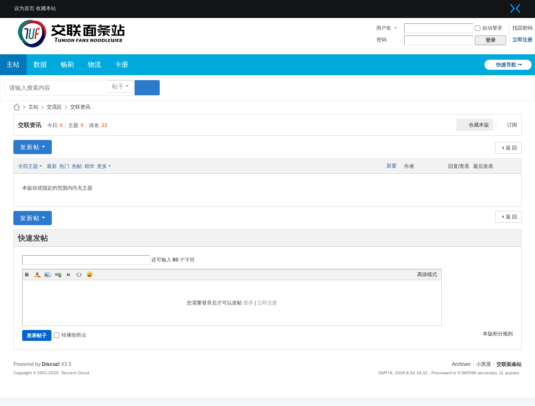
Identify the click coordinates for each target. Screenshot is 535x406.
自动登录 (492, 28)
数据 (40, 64)
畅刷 (67, 64)
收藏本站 (46, 8)
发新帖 (30, 147)
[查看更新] (118, 166)
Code (79, 274)
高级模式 (427, 274)
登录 (248, 303)
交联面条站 (16, 107)
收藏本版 (479, 125)
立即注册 (522, 40)
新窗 (392, 166)
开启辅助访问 (505, 6)
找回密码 (522, 28)
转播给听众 (74, 335)
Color (37, 274)
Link (58, 274)
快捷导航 (506, 65)
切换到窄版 (515, 8)
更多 (102, 166)
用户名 (383, 28)
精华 (89, 166)
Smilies (89, 274)
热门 (64, 166)
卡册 (121, 64)
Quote (68, 274)
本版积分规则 (498, 334)
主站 (33, 107)
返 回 (511, 148)
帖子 (118, 86)
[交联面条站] (71, 33)
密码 (382, 40)
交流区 (54, 107)
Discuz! (51, 364)
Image (47, 274)
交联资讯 (80, 107)
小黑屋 (483, 364)
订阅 (512, 125)
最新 (52, 166)
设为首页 (24, 8)
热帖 (77, 166)
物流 (94, 64)
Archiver (461, 364)
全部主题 (28, 166)
